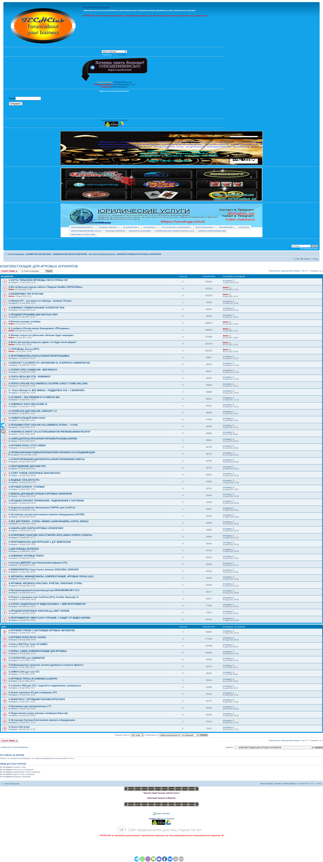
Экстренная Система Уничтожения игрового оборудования (43, 720)
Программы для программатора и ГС (31, 706)
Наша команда (266, 783)
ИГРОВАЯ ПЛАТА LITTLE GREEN (28, 445)
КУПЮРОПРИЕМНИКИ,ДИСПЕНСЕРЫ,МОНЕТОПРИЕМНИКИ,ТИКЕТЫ (48, 459)
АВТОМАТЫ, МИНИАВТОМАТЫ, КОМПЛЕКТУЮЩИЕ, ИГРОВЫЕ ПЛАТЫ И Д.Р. (52, 576)
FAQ (297, 259)
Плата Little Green (20, 727)
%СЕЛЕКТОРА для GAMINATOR (28, 658)
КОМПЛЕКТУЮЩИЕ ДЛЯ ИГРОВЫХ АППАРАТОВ (139, 254)
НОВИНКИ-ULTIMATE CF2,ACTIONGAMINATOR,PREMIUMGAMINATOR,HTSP (50, 431)
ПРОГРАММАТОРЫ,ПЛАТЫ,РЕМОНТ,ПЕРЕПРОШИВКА (40, 356)
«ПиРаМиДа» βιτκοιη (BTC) (25, 349)
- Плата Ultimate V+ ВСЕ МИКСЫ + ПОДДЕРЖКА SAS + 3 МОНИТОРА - (48, 390)
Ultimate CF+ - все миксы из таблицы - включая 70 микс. (41, 301)
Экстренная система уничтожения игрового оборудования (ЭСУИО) (47, 514)
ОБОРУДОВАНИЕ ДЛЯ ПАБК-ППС (28, 466)
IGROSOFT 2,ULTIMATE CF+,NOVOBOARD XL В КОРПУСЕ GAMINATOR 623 (50, 363)
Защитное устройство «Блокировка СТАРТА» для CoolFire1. (43, 507)
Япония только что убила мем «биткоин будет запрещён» (42, 335)
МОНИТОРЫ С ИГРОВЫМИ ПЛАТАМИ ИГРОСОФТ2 (38, 699)
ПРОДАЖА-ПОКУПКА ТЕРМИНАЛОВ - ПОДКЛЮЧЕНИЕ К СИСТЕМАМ (47, 500)
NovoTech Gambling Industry (102, 254)
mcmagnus (12, 303)
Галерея (306, 259)
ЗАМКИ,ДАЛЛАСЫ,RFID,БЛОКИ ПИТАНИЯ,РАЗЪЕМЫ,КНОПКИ (44, 438)
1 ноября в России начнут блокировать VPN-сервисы (40, 328)
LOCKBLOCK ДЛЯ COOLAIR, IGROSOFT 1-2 (34, 411)
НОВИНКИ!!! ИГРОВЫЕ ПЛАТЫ (27, 556)
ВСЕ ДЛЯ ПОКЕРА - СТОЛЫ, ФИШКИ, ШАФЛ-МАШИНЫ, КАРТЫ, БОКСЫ (49, 521)
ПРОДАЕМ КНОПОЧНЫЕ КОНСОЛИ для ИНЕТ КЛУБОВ (40, 611)
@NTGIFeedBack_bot (124, 84)
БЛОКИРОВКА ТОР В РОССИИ (27, 294)
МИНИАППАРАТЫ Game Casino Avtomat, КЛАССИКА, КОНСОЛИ (45, 569)
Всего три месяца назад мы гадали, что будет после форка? (43, 342)
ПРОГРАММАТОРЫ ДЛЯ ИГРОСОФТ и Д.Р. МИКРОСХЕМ (41, 542)
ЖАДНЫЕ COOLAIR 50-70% (25, 480)
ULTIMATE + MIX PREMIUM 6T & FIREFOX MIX (35, 397)
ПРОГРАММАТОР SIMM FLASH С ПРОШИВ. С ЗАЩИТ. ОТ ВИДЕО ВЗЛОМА (51, 618)
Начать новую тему (8, 270)
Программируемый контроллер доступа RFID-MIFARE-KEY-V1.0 (45, 590)
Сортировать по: (152, 735)
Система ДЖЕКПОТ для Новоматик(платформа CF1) (39, 562)
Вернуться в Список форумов (15, 747)
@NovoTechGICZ (119, 87)
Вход (316, 259)
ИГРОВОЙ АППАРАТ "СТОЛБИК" (28, 487)
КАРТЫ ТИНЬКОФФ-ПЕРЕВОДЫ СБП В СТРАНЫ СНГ (39, 280)
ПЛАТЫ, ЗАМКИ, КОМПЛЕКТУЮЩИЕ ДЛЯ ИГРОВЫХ (39, 651)
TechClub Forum (96, 7)
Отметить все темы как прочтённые (284, 271)
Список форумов (16, 254)
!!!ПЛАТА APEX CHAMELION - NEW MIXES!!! (34, 369)
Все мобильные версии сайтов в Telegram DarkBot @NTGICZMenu (46, 287)
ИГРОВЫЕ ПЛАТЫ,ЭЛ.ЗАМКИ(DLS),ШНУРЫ (34, 678)
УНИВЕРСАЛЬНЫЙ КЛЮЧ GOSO (28, 418)
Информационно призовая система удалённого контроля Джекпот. (47, 665)
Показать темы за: (123, 735)
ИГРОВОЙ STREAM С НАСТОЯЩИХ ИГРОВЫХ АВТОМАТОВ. (43, 630)
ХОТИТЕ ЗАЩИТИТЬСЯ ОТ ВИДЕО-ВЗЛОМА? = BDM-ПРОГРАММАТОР (48, 604)
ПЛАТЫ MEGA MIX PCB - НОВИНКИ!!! (30, 376)
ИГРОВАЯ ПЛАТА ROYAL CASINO (28, 637)
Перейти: (229, 747)
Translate (122, 55)
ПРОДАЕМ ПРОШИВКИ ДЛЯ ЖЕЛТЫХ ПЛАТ (34, 314)
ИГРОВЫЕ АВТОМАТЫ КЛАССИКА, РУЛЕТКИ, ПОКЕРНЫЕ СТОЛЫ (46, 583)
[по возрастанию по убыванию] (194, 735)
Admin (11, 289)
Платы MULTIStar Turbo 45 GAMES (29, 644)
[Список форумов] (43, 25)
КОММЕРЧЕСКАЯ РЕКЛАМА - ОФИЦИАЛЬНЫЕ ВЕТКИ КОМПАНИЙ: (56, 254)
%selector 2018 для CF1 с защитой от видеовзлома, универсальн (46, 685)
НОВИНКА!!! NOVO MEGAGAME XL (29, 404)
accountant (12, 282)
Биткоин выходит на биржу (26, 321)
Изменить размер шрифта (315, 253)
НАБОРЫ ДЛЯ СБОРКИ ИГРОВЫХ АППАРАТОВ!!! (37, 528)
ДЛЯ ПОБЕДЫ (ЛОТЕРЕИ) (25, 549)
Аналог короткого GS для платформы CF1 (34, 692)
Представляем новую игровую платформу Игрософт (39, 713)
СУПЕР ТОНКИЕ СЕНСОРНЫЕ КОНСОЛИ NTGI (35, 473)
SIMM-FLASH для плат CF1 (25, 672)
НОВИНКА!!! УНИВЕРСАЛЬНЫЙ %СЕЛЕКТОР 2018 (37, 307)
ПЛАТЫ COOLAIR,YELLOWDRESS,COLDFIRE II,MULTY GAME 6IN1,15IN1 (49, 383)
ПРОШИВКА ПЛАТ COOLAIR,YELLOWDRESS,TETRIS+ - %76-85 (44, 425)
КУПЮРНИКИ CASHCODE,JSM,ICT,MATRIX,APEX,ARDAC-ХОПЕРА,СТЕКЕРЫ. (52, 535)
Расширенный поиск (309, 249)
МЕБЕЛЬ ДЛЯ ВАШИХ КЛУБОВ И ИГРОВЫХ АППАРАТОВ (41, 494)
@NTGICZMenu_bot (122, 82)
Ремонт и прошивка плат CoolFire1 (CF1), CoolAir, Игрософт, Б (44, 597)
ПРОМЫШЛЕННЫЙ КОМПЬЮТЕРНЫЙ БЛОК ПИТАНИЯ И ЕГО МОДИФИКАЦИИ (53, 452)
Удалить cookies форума (285, 783)
